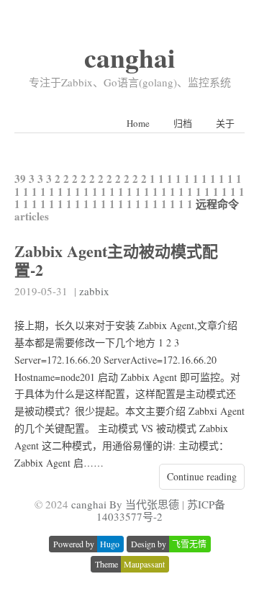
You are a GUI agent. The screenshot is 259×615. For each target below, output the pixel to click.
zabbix (94, 291)
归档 (182, 123)
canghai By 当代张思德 (125, 504)
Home (138, 123)
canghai (129, 57)
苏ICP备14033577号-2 (160, 510)
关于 (225, 123)
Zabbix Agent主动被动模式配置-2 (116, 260)
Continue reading (202, 476)
